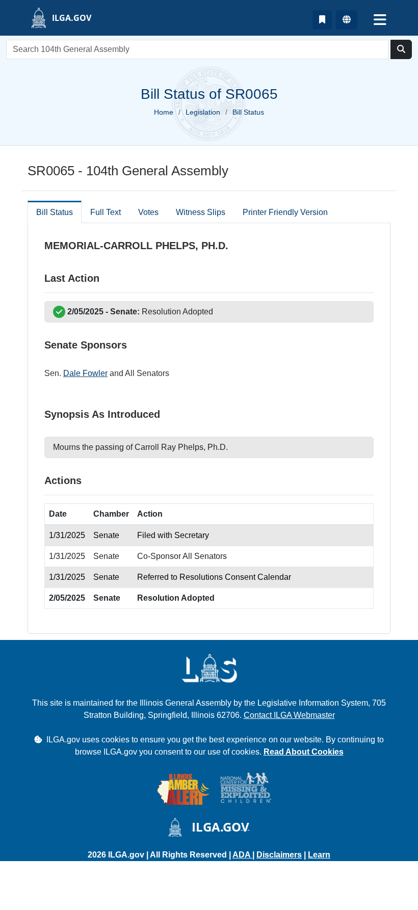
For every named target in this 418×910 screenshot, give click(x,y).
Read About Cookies (304, 751)
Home (163, 112)
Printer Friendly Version (285, 212)
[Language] (346, 20)
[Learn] (322, 20)
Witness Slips (200, 212)
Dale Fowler (85, 373)
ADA (242, 854)
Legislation (203, 112)
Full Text (105, 212)
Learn (319, 854)
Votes (148, 212)
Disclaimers (279, 854)
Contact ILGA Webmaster (289, 715)
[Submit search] (401, 49)
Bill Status (54, 212)
